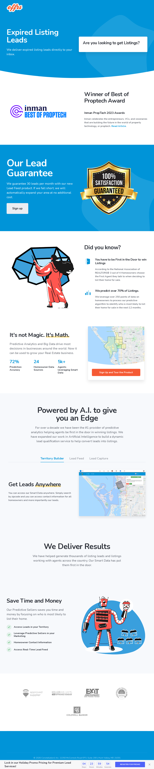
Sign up (17, 208)
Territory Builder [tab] (52, 458)
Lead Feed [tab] (76, 458)
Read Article (118, 126)
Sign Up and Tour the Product (116, 372)
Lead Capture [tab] (98, 458)
